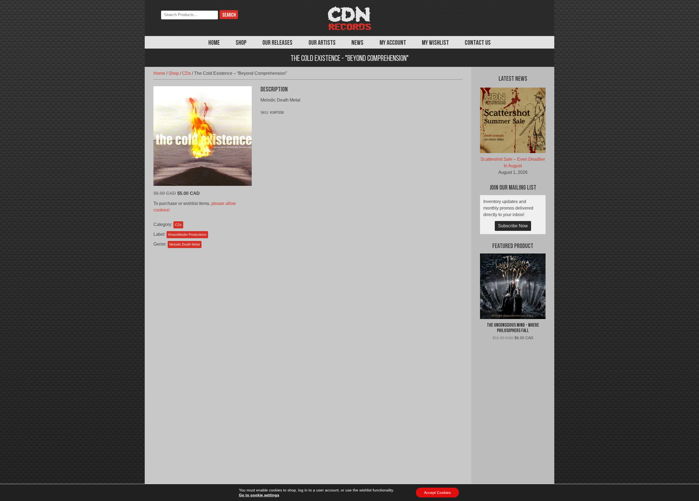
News (357, 43)
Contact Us (478, 43)
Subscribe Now (513, 225)
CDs (186, 73)
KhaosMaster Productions (187, 235)
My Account (393, 43)
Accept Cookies (437, 492)
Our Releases (277, 43)
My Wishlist (435, 43)
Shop (241, 43)
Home (214, 43)
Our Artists (322, 43)
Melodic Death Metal (184, 244)
